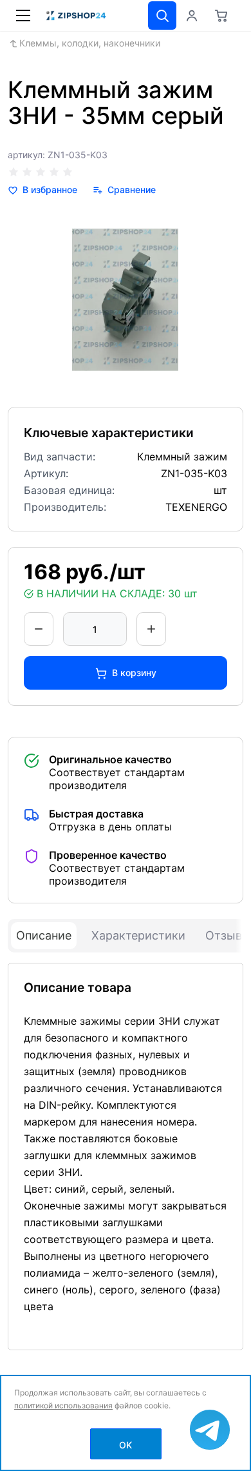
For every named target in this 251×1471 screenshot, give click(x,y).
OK (125, 1444)
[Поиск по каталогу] (162, 15)
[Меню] (23, 15)
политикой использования (63, 1405)
